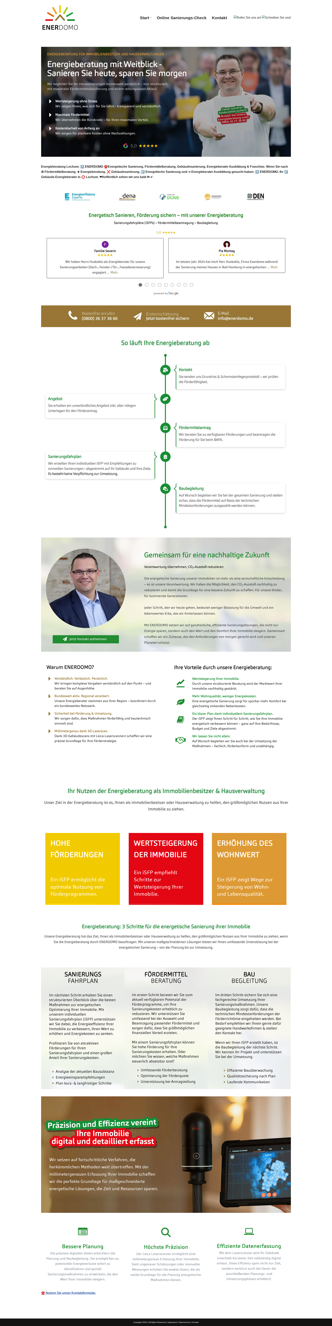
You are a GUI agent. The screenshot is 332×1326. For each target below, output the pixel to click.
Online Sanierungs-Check (182, 18)
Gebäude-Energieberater (65, 776)
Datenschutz (184, 1322)
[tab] (65, 776)
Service (102, 776)
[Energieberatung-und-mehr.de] (60, 17)
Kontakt (219, 18)
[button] (150, 17)
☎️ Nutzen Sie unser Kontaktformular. (68, 1293)
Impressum (172, 1322)
